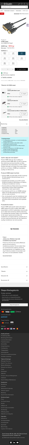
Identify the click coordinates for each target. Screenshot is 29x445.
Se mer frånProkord (7, 255)
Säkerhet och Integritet (7, 414)
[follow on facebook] (11, 442)
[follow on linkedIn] (14, 442)
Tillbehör (3, 271)
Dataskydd (4, 371)
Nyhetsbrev (4, 418)
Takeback (3, 377)
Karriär (3, 403)
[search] (26, 7)
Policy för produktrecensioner (8, 354)
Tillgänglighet (4, 350)
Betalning (3, 392)
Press (2, 399)
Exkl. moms (3, 48)
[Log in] (24, 4)
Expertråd (3, 424)
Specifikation (4, 267)
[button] (19, 4)
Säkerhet (3, 373)
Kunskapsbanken (5, 420)
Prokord (3, 40)
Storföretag (4, 409)
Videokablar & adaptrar (9, 10)
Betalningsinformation (6, 337)
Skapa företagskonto (14, 304)
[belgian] (17, 329)
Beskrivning (4, 124)
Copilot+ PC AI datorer (6, 428)
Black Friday (4, 426)
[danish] (8, 329)
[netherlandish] (14, 329)
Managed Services (6, 361)
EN (4, 388)
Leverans (3, 386)
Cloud (2, 369)
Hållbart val (4, 405)
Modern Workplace (6, 365)
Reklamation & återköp (7, 388)
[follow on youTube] (17, 442)
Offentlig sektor (5, 411)
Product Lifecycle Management (9, 375)
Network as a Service (6, 367)
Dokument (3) (4, 275)
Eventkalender (4, 422)
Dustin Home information (7, 394)
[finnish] (11, 329)
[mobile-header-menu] (2, 4)
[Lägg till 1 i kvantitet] (13, 69)
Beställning (4, 384)
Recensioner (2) (5, 280)
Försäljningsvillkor (5, 335)
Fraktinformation (5, 342)
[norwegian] (5, 329)
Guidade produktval (6, 356)
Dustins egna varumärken (7, 407)
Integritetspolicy (5, 346)
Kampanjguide (4, 352)
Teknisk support (5, 390)
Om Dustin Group (5, 401)
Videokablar (18, 10)
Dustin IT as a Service (6, 363)
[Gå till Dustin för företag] (8, 4)
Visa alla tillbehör (23, 119)
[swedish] (2, 329)
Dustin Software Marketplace (8, 379)
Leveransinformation (6, 340)
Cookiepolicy (4, 348)
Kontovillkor (4, 344)
